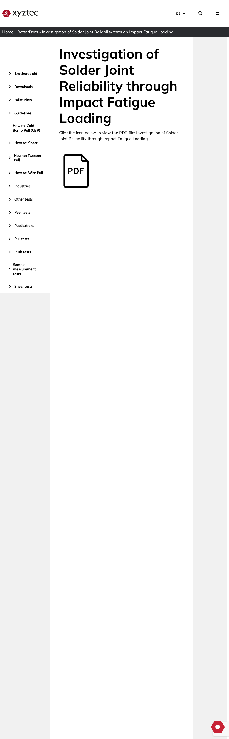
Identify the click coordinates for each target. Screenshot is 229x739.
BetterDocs (27, 31)
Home (7, 31)
